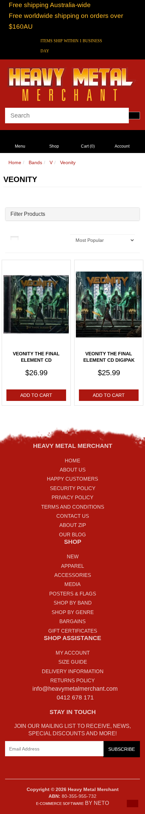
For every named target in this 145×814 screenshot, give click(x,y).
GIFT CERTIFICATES (72, 631)
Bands (35, 162)
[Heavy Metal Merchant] (72, 83)
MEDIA (72, 584)
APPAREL (72, 566)
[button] (132, 803)
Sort (59, 237)
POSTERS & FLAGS (72, 593)
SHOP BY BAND (73, 603)
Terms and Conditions (72, 507)
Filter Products (27, 214)
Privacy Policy (72, 497)
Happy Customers (72, 479)
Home (14, 162)
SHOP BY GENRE (73, 612)
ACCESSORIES (72, 575)
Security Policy (72, 488)
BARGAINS (72, 621)
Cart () (88, 146)
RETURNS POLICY (72, 680)
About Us (73, 470)
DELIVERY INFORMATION (73, 671)
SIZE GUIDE (72, 662)
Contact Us (72, 516)
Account (122, 146)
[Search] (134, 115)
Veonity (68, 162)
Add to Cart (36, 395)
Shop (54, 146)
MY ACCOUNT (73, 653)
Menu (20, 146)
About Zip (72, 525)
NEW (73, 556)
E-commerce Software (60, 804)
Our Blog (72, 534)
